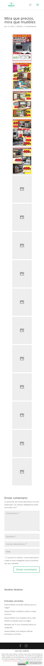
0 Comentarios (30, 26)
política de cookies (10, 661)
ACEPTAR (22, 664)
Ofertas (19, 26)
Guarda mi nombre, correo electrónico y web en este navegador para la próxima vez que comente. (21, 560)
